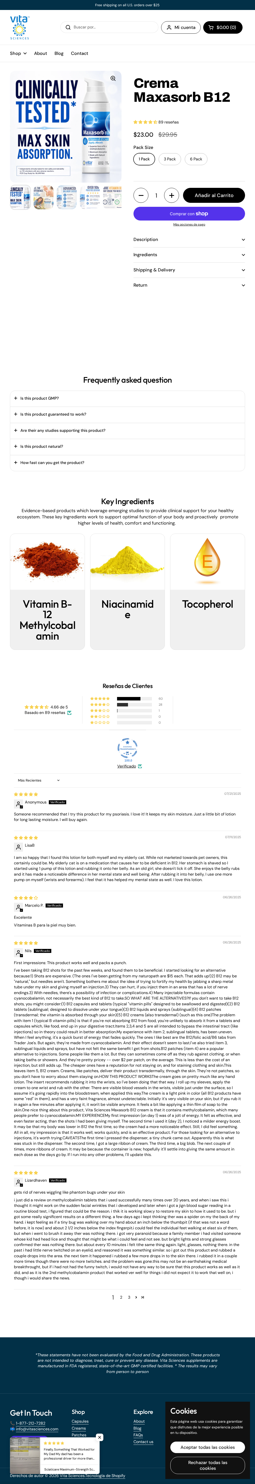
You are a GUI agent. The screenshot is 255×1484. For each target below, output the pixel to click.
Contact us (143, 1441)
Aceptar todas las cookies (208, 1447)
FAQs (138, 1435)
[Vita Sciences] (20, 27)
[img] (26, 794)
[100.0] (127, 748)
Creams (79, 1428)
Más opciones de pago (189, 225)
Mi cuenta (185, 27)
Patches (79, 1435)
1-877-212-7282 (30, 1423)
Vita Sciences (72, 1475)
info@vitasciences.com (37, 1429)
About (139, 1421)
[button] (223, 27)
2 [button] (121, 1297)
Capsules (80, 1421)
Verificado (126, 766)
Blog (137, 1428)
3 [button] (129, 1297)
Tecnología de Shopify (105, 1475)
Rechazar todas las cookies (207, 1465)
